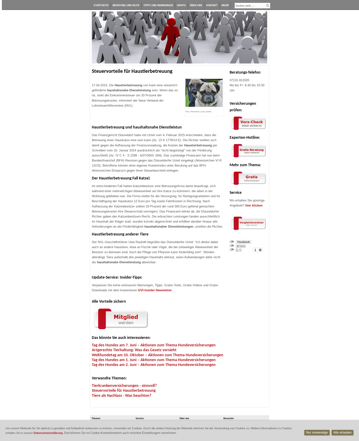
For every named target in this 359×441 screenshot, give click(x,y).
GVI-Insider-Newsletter (155, 290)
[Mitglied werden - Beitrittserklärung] (121, 330)
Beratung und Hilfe (126, 5)
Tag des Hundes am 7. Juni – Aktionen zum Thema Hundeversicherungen (154, 345)
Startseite (101, 5)
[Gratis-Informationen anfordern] (248, 230)
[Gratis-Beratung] (248, 157)
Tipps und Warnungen (158, 5)
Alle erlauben (342, 432)
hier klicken (254, 205)
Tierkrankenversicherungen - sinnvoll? (124, 386)
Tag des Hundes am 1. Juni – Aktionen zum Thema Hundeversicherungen (154, 360)
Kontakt (212, 5)
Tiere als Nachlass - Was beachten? (121, 396)
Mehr (225, 5)
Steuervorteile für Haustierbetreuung (124, 391)
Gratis (181, 5)
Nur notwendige (317, 432)
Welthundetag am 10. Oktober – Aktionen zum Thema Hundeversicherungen (157, 355)
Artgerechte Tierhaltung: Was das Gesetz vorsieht (134, 350)
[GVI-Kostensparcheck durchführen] (248, 130)
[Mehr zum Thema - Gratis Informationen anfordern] (248, 185)
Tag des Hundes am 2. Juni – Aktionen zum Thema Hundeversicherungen (154, 365)
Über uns (196, 5)
